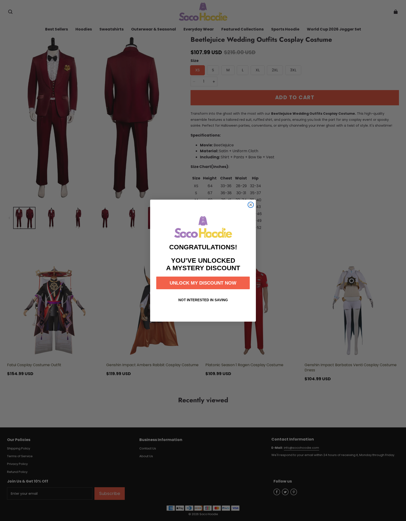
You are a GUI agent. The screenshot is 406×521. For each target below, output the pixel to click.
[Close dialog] (251, 205)
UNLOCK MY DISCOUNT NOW (203, 282)
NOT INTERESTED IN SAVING (203, 300)
